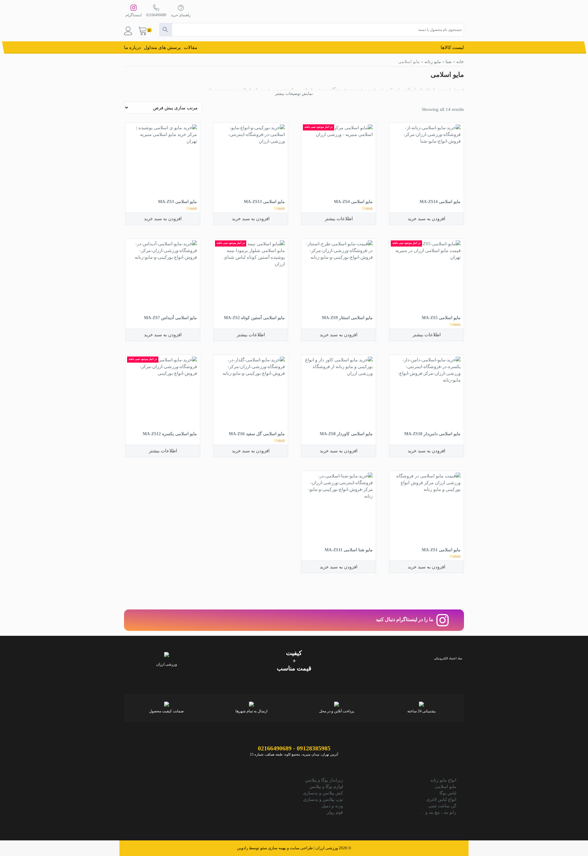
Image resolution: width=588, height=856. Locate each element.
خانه (460, 61)
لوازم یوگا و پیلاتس (326, 786)
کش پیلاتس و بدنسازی (323, 793)
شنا (449, 61)
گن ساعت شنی (442, 806)
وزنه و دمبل (332, 806)
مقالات (190, 47)
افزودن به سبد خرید (426, 218)
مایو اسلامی (445, 786)
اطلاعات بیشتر (339, 218)
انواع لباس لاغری (441, 799)
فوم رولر (335, 812)
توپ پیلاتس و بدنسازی (323, 799)
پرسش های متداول (162, 47)
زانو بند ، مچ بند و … (438, 812)
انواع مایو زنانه (443, 780)
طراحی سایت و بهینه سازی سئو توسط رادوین (275, 848)
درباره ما (132, 47)
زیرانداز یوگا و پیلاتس (324, 780)
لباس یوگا (447, 793)
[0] (142, 31)
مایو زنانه (432, 61)
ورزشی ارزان (326, 848)
